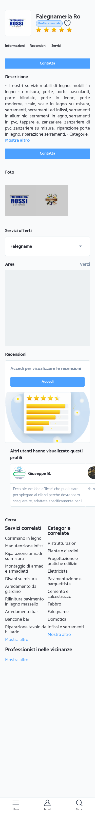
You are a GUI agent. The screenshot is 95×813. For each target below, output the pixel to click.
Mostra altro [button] (17, 140)
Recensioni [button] (38, 46)
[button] (18, 23)
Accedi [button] (48, 381)
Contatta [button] (47, 63)
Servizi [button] (56, 46)
